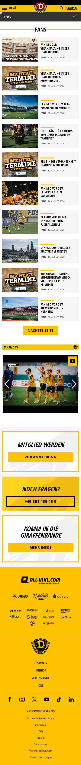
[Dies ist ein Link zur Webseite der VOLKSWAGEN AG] (32, 623)
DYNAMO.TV (40, 663)
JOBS (40, 685)
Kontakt (40, 737)
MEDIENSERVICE (40, 678)
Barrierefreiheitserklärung (40, 718)
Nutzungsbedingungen (40, 750)
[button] (61, 8)
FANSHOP (40, 670)
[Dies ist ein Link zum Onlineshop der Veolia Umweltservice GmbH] (65, 616)
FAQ (40, 731)
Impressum (41, 724)
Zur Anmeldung (40, 457)
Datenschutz (40, 744)
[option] (40, 384)
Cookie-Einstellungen (41, 757)
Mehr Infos (40, 547)
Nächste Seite (40, 330)
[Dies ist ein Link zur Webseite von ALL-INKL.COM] (40, 580)
